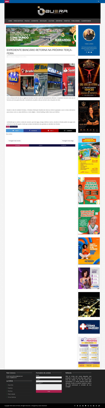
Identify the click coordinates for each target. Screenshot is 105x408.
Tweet (17, 130)
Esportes (59, 21)
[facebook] (75, 406)
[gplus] (80, 406)
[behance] (93, 406)
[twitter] (77, 406)
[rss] (91, 406)
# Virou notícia (13, 126)
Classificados (86, 21)
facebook (63, 145)
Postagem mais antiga (67, 140)
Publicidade (76, 21)
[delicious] (99, 406)
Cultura (51, 21)
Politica (10, 391)
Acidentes (34, 21)
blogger (17, 145)
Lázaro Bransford (42, 405)
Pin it (51, 130)
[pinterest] (83, 406)
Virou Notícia (18, 21)
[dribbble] (88, 406)
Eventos (67, 21)
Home (10, 21)
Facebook (34, 130)
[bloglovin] (85, 406)
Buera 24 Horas (16, 405)
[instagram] (96, 406)
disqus (40, 145)
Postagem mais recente (15, 140)
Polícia (27, 21)
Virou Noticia (12, 397)
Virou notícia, (23, 56)
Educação (43, 21)
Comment (69, 130)
